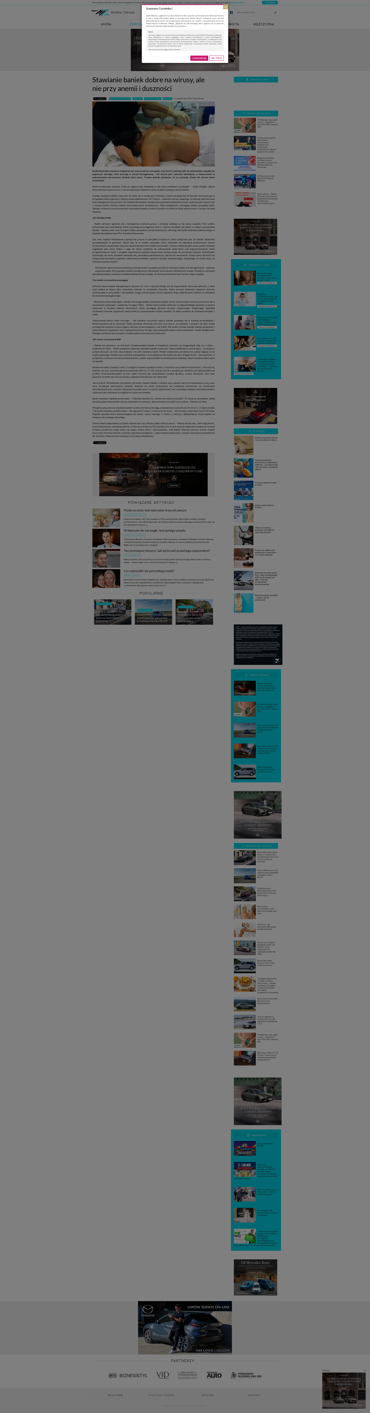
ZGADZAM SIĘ (199, 58)
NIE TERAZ (216, 58)
